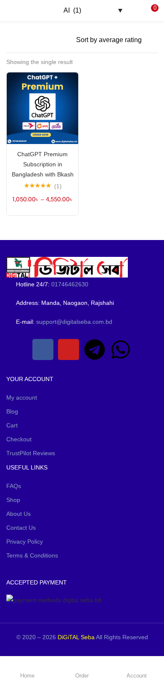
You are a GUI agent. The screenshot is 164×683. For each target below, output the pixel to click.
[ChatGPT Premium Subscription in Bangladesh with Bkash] (42, 107)
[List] (65, 40)
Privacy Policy (24, 541)
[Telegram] (94, 349)
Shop (13, 499)
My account (21, 397)
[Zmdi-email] (16, 349)
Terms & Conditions (32, 555)
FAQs (13, 486)
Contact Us (21, 527)
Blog (12, 411)
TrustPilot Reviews (30, 453)
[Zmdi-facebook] (42, 349)
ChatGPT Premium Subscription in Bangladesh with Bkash (43, 164)
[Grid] (52, 40)
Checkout (19, 439)
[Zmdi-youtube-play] (68, 349)
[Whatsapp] (120, 349)
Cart (12, 425)
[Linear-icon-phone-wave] (146, 349)
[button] (151, 10)
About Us (18, 513)
